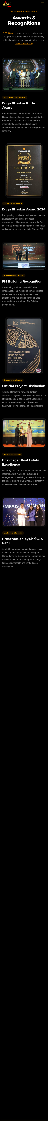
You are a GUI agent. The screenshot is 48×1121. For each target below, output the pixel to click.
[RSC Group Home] (7, 4)
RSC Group (8, 33)
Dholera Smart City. (24, 44)
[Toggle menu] (42, 3)
